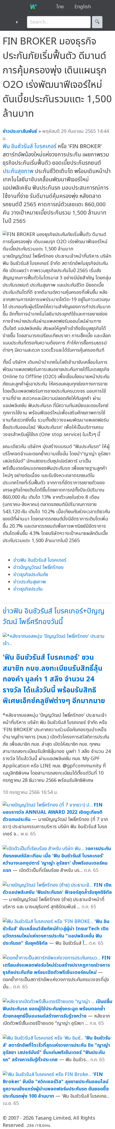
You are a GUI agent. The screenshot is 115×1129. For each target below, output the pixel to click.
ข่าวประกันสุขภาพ (29, 582)
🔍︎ (97, 22)
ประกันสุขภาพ (18, 171)
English (82, 6)
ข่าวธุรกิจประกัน (28, 589)
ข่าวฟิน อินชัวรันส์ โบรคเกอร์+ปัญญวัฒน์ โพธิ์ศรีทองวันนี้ (54, 617)
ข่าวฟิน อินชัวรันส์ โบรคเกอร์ (39, 560)
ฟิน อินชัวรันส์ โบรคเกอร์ (29, 146)
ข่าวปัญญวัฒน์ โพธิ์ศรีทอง (38, 567)
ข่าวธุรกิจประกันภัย (30, 574)
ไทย (60, 6)
